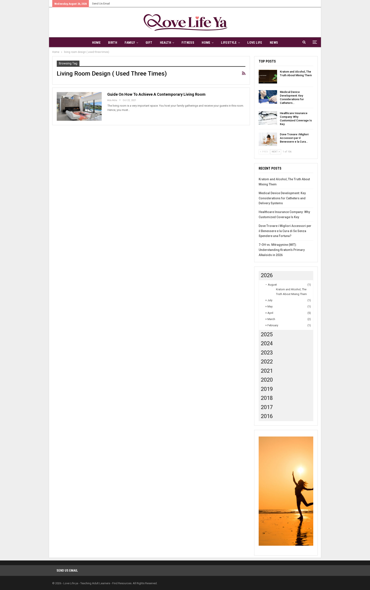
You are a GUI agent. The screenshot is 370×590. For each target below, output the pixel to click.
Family (130, 43)
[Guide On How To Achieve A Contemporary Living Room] (79, 106)
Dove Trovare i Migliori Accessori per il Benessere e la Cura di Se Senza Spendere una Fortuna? (285, 231)
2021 (267, 371)
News (274, 43)
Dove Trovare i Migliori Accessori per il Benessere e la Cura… (294, 138)
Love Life (254, 43)
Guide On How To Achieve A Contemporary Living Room (156, 94)
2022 (267, 362)
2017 (267, 407)
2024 (267, 343)
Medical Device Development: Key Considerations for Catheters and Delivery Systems (282, 198)
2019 (267, 389)
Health (165, 43)
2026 (267, 275)
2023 (267, 353)
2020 (267, 380)
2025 (267, 334)
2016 (267, 416)
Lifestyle (229, 43)
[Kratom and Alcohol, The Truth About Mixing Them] (268, 76)
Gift (149, 43)
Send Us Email (101, 3)
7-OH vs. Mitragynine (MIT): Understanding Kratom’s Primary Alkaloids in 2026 (282, 250)
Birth (112, 43)
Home (96, 43)
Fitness (188, 43)
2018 (267, 398)
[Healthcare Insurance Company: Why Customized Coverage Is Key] (268, 118)
